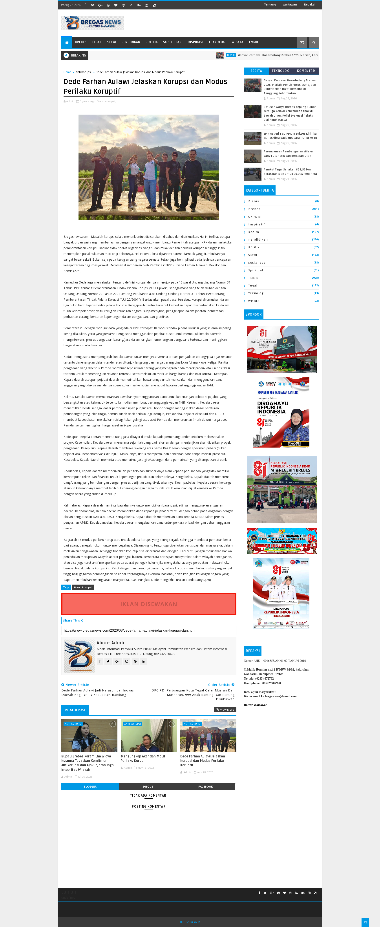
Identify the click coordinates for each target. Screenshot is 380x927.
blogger (90, 786)
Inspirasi (195, 42)
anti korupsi (83, 72)
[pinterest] (108, 5)
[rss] (131, 5)
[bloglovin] (115, 5)
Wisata (237, 42)
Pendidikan (131, 42)
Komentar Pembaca (306, 72)
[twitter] (92, 5)
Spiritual (255, 270)
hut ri (207, 55)
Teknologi (218, 42)
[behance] (138, 5)
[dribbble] (123, 5)
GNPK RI (255, 217)
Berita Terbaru (256, 72)
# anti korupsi (83, 587)
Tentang (270, 4)
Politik (152, 42)
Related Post (75, 710)
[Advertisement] (281, 746)
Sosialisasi (173, 42)
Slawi (111, 42)
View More (227, 709)
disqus (148, 786)
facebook (205, 786)
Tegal (97, 42)
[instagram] (146, 5)
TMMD (253, 42)
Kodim (253, 232)
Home (67, 72)
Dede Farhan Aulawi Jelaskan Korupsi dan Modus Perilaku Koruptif (202, 760)
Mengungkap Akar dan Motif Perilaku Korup (143, 758)
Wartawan (290, 4)
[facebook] (85, 5)
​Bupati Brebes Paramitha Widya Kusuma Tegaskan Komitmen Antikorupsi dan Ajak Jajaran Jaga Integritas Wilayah (87, 763)
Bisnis (253, 201)
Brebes (81, 42)
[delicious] (154, 5)
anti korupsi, (107, 101)
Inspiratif (256, 224)
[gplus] (100, 5)
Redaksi (309, 4)
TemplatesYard (190, 921)
